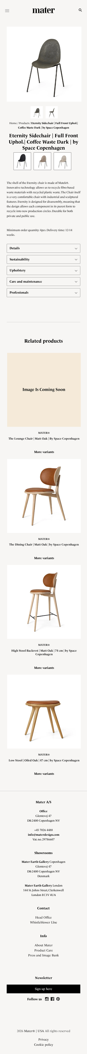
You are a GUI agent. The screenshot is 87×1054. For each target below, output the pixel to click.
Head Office (43, 917)
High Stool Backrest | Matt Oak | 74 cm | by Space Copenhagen (44, 652)
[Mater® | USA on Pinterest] (58, 999)
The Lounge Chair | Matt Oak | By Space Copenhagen (43, 438)
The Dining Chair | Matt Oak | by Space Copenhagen (44, 544)
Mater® (44, 432)
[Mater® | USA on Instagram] (47, 999)
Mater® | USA (34, 1031)
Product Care (43, 950)
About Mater (44, 945)
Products (24, 123)
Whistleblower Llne (43, 922)
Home (13, 123)
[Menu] (7, 11)
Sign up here (43, 989)
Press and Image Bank (43, 955)
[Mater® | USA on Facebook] (53, 999)
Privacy (43, 1039)
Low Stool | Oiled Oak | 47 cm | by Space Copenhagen (44, 760)
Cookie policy (43, 1044)
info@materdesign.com (43, 834)
